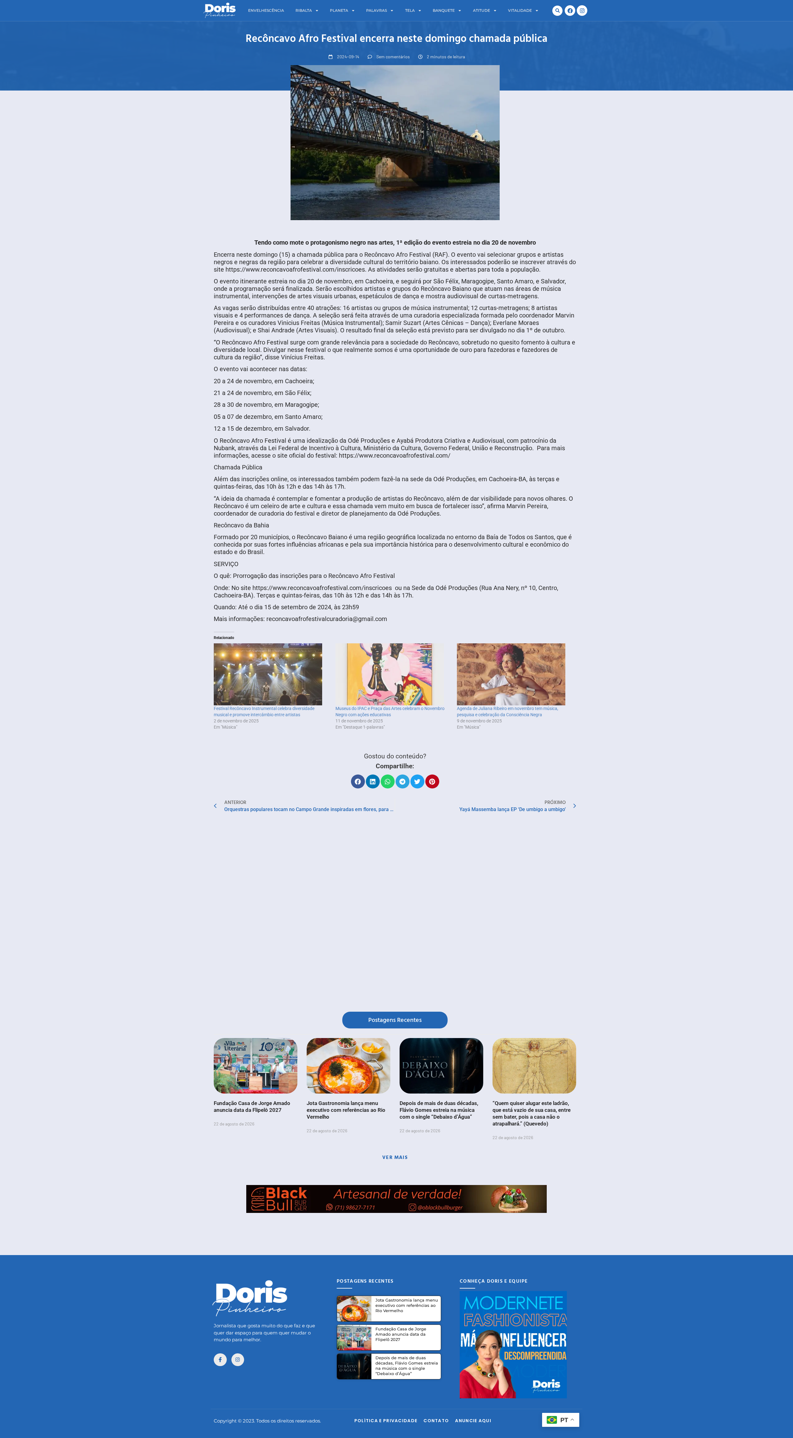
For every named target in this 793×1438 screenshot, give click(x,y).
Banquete (444, 10)
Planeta (339, 10)
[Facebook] (570, 10)
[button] (557, 11)
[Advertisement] (396, 1227)
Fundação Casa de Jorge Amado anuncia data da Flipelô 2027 (400, 1334)
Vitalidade (520, 10)
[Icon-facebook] (220, 1359)
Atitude (481, 10)
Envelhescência (266, 10)
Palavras (376, 10)
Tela (410, 10)
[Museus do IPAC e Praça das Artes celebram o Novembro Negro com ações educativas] (393, 674)
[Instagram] (582, 10)
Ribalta (304, 10)
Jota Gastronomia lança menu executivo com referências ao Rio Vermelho (346, 1110)
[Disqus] (395, 913)
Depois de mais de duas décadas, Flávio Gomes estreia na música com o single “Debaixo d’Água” (439, 1110)
